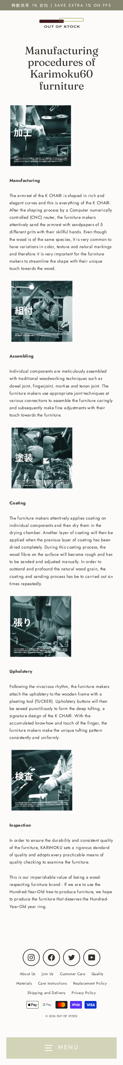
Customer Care (72, 973)
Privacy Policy (84, 992)
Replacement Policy (90, 983)
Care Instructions (52, 983)
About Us (28, 973)
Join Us (47, 973)
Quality (97, 973)
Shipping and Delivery (46, 992)
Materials (24, 983)
